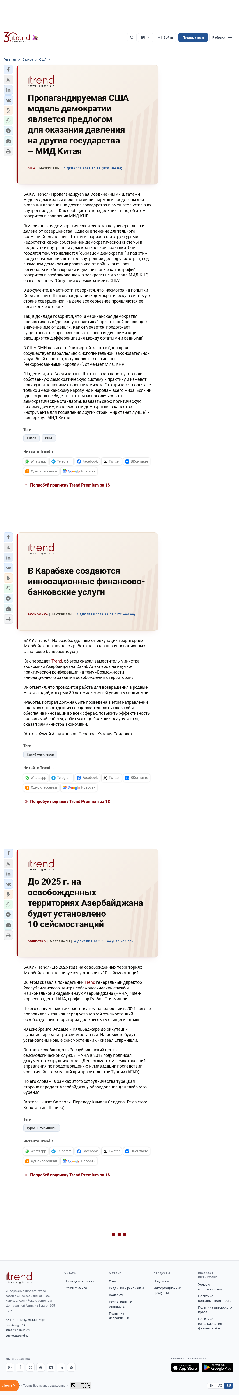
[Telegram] (51, 1367)
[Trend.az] (21, 37)
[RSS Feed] (71, 1367)
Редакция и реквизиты (126, 1288)
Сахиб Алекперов (40, 754)
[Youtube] (40, 1367)
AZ (220, 1385)
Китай (31, 438)
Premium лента (75, 1288)
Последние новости (79, 1281)
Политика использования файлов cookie (210, 1323)
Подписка (161, 1281)
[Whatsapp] (10, 1367)
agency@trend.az (17, 1335)
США (48, 438)
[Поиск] (132, 37)
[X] (30, 1367)
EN (212, 1385)
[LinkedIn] (61, 1367)
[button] (8, 69)
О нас (113, 1281)
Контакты (116, 1295)
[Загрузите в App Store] (185, 1367)
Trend (56, 661)
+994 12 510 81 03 (18, 1330)
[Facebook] (20, 1367)
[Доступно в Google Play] (217, 1367)
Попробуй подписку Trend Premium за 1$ (69, 485)
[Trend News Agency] (19, 1278)
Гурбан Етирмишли (41, 1128)
